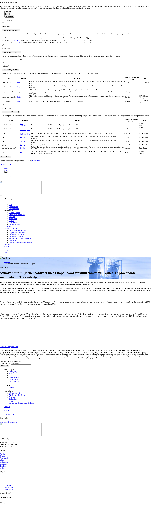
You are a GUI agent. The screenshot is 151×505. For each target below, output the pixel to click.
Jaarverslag (13, 241)
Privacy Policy (9, 485)
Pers (5, 170)
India (2, 468)
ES (10, 178)
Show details (9, 16)
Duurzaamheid (14, 209)
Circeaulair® (13, 223)
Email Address (5, 363)
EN (10, 174)
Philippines (4, 462)
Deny (7, 14)
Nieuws (7, 244)
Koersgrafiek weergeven (8, 422)
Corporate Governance (17, 233)
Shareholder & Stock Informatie (20, 239)
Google (15, 40)
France (2, 456)
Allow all (8, 12)
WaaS (11, 401)
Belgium (3, 454)
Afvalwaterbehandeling (17, 215)
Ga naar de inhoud (6, 164)
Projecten (7, 227)
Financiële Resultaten (16, 235)
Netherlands (4, 458)
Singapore (3, 464)
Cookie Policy (9, 487)
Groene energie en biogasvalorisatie (21, 403)
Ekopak (7, 262)
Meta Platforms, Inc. (25, 124)
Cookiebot (16, 42)
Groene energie (14, 225)
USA (2, 460)
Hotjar (19, 82)
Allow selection (6, 157)
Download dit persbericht (9, 347)
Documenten (13, 207)
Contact (7, 246)
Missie (11, 203)
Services (12, 217)
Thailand (3, 466)
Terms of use (8, 489)
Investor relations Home (17, 231)
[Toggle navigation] (1, 256)
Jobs (6, 168)
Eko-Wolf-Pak (14, 378)
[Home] (21, 193)
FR (10, 176)
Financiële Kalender (16, 237)
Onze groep (13, 201)
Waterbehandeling (15, 213)
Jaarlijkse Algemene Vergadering (20, 242)
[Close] (1, 502)
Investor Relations (10, 229)
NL (6, 172)
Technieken (13, 219)
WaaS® (11, 221)
